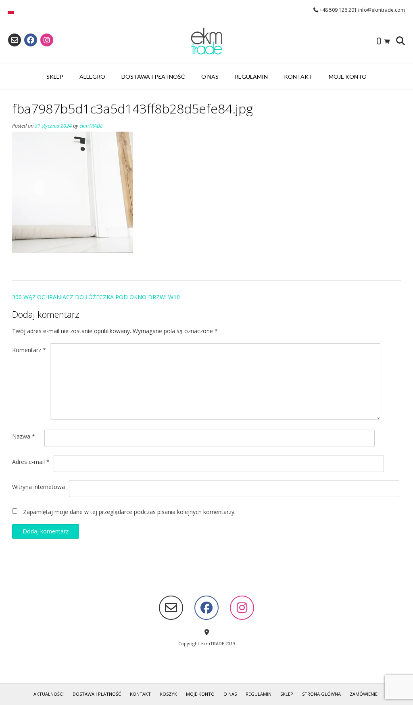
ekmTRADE (91, 125)
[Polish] (11, 12)
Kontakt (298, 76)
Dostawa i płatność (153, 76)
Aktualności (48, 694)
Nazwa (23, 436)
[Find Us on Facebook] (30, 40)
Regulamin (251, 76)
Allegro (92, 76)
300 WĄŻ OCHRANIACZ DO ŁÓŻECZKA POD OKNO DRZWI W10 (96, 297)
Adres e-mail (31, 462)
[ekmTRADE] (206, 41)
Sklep (54, 76)
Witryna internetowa (38, 487)
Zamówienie (364, 694)
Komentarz (29, 350)
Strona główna (321, 694)
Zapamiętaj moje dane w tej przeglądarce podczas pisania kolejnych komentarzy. (129, 512)
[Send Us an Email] (14, 40)
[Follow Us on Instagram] (46, 40)
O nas (210, 76)
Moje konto (348, 76)
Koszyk (168, 694)
